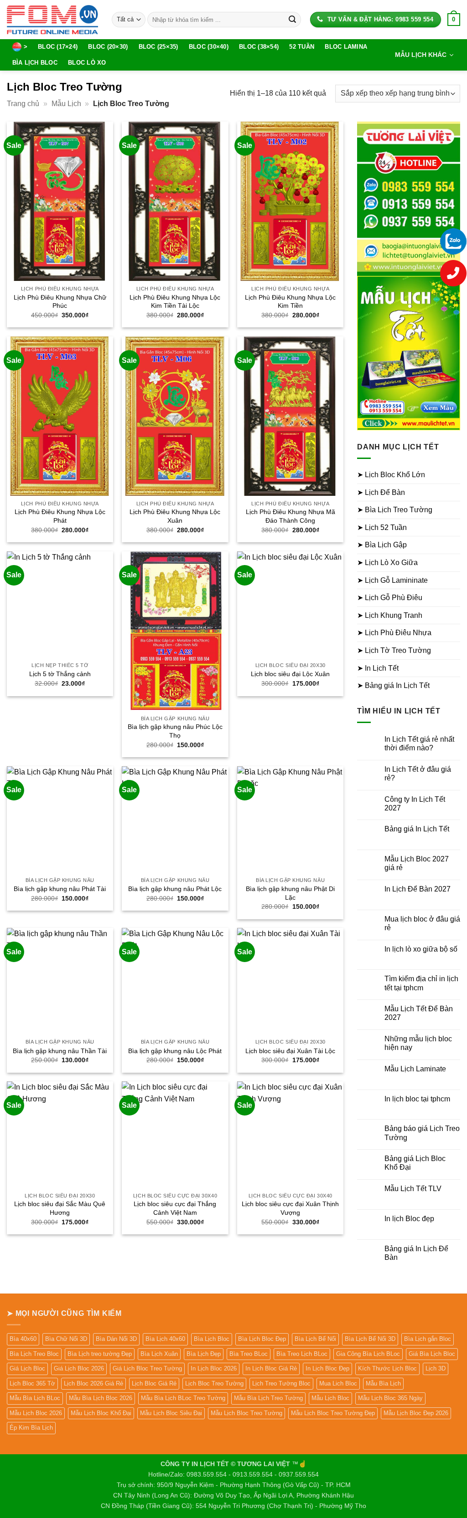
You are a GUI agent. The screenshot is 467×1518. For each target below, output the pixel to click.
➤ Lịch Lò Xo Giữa (387, 562)
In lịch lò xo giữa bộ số (420, 949)
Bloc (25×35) (158, 46)
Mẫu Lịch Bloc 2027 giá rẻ (416, 863)
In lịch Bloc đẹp (409, 1219)
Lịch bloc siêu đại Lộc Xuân (290, 673)
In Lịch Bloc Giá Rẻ (271, 1368)
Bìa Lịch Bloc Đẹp (262, 1338)
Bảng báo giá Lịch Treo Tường (422, 1133)
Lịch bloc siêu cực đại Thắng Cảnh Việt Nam (175, 1208)
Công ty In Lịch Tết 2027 (414, 803)
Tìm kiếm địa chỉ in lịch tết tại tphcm (421, 983)
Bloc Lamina (346, 46)
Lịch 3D (435, 1368)
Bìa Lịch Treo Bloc (34, 1353)
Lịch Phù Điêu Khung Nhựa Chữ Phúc (60, 302)
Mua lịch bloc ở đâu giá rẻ (422, 923)
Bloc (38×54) (259, 46)
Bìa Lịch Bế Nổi (315, 1338)
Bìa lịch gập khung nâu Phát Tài (60, 888)
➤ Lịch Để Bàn (381, 492)
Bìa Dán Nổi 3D (116, 1338)
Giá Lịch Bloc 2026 (79, 1368)
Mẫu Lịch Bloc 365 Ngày (390, 1398)
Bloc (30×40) (208, 46)
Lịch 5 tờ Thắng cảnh (60, 673)
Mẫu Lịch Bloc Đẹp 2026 (416, 1413)
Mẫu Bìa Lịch (383, 1383)
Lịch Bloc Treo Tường (214, 1383)
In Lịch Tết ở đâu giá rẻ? (417, 773)
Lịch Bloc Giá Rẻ (154, 1383)
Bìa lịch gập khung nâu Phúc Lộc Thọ (175, 731)
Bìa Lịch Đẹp (204, 1353)
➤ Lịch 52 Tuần (382, 527)
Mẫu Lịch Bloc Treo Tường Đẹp (333, 1413)
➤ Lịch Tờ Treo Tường (394, 650)
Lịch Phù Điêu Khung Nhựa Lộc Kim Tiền (290, 302)
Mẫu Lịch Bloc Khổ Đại (101, 1413)
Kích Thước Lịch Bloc (387, 1368)
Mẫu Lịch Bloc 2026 (36, 1413)
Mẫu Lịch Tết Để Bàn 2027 (418, 1013)
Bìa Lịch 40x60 (165, 1338)
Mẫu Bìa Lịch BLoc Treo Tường (183, 1398)
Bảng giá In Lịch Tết (416, 829)
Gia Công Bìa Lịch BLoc (368, 1353)
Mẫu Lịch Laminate (415, 1069)
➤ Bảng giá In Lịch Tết (393, 685)
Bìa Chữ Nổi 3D (66, 1338)
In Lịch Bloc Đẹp (327, 1368)
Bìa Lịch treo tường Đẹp (99, 1353)
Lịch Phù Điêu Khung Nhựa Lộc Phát (60, 516)
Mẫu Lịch (66, 103)
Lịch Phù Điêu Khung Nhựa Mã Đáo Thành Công (290, 516)
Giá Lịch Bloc (27, 1368)
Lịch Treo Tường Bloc (281, 1383)
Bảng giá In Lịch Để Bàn (416, 1253)
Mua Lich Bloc (338, 1383)
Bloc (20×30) (108, 46)
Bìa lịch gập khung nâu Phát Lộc (175, 888)
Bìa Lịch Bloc (34, 62)
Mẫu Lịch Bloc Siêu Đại (171, 1413)
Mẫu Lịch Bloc (330, 1398)
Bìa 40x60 (23, 1338)
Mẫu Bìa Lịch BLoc (35, 1398)
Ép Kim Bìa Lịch (31, 1427)
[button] (453, 19)
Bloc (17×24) (58, 46)
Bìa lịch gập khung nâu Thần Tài (60, 1050)
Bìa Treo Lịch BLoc (301, 1353)
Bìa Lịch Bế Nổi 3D (370, 1338)
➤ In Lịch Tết (378, 668)
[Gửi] (292, 19)
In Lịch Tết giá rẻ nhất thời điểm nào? (419, 743)
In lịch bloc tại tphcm (417, 1099)
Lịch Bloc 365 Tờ (32, 1383)
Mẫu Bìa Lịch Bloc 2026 (100, 1398)
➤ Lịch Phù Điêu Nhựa (394, 633)
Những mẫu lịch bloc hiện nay (418, 1043)
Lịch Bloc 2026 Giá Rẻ (93, 1383)
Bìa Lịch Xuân (159, 1353)
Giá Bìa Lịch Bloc (432, 1353)
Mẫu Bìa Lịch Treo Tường (268, 1398)
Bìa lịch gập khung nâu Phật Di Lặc (290, 893)
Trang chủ (23, 103)
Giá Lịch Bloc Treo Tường (147, 1368)
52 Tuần (301, 46)
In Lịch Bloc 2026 (214, 1368)
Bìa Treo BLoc (248, 1353)
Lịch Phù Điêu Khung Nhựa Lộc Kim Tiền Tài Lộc (175, 302)
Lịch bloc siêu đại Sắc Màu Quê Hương (59, 1208)
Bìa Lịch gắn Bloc (427, 1338)
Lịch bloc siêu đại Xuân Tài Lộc (290, 1050)
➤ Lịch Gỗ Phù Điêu (389, 597)
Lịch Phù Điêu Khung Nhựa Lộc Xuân (175, 516)
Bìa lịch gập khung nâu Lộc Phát (175, 1050)
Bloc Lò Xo (87, 62)
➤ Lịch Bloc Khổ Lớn (391, 475)
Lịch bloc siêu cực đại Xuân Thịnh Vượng (290, 1208)
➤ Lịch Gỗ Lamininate (392, 580)
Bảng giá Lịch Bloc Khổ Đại (415, 1163)
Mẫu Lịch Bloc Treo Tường (246, 1413)
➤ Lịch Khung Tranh (389, 615)
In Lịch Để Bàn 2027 (417, 889)
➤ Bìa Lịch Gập (382, 545)
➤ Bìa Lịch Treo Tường (394, 510)
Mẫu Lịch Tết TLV (412, 1188)
